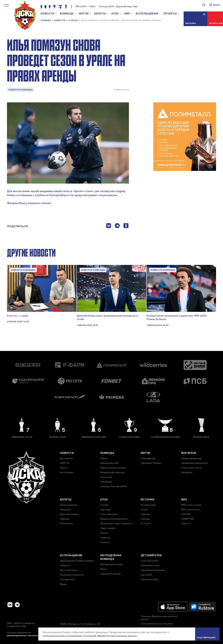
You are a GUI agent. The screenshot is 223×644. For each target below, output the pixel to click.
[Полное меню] (6, 5)
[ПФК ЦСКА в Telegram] (17, 605)
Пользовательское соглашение (157, 623)
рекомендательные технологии (23, 635)
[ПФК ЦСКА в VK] (10, 605)
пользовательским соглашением (62, 635)
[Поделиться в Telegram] (117, 226)
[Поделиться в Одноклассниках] (126, 226)
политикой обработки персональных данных (110, 635)
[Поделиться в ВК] (109, 226)
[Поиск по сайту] (203, 5)
